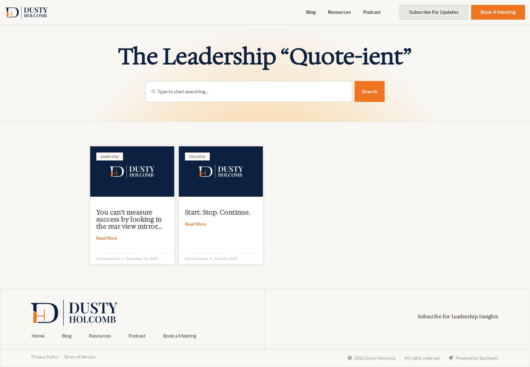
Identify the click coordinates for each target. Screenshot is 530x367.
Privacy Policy (45, 356)
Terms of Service (79, 356)
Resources (339, 12)
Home (38, 335)
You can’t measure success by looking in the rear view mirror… (129, 219)
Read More (106, 238)
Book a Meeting (179, 335)
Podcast (372, 12)
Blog (311, 12)
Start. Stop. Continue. (217, 212)
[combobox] (248, 91)
